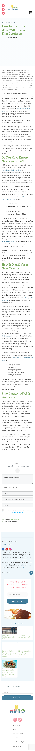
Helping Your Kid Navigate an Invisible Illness (24, 637)
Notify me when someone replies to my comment (19, 510)
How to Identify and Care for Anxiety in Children (8, 637)
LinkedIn (21, 567)
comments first (23, 466)
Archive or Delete (8, 22)
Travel (15, 729)
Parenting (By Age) (18, 742)
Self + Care (16, 738)
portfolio (22, 565)
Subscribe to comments (11, 521)
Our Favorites (17, 746)
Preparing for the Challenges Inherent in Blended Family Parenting (9, 653)
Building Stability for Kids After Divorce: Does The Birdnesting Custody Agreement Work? (8, 672)
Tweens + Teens (17, 725)
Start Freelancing (18, 733)
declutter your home (8, 336)
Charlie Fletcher (7, 544)
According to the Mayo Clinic (11, 170)
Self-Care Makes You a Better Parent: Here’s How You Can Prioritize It (25, 653)
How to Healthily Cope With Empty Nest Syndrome (13, 29)
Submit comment (17, 512)
